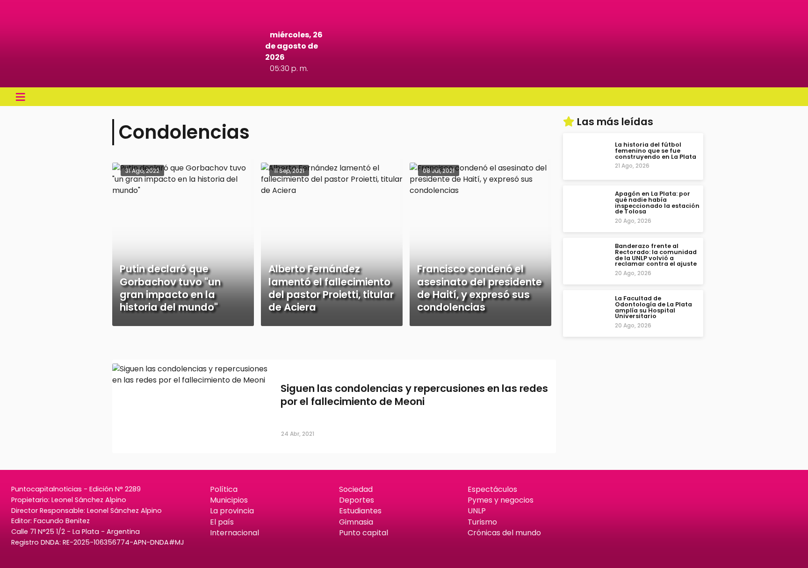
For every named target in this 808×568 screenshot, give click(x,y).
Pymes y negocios (501, 500)
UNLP (477, 510)
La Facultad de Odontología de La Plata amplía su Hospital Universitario (653, 307)
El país (222, 522)
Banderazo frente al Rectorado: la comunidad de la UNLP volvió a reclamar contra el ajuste (656, 255)
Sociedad (356, 489)
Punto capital (363, 532)
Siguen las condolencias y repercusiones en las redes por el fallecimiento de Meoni (414, 395)
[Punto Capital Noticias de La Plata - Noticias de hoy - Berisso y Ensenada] (404, 74)
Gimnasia (356, 522)
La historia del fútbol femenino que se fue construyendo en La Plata (655, 151)
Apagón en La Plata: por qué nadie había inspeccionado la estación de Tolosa (657, 202)
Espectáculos (492, 489)
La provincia (232, 510)
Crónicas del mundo (504, 532)
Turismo (482, 522)
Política (224, 489)
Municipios (229, 500)
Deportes (356, 500)
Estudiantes (360, 510)
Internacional (234, 532)
